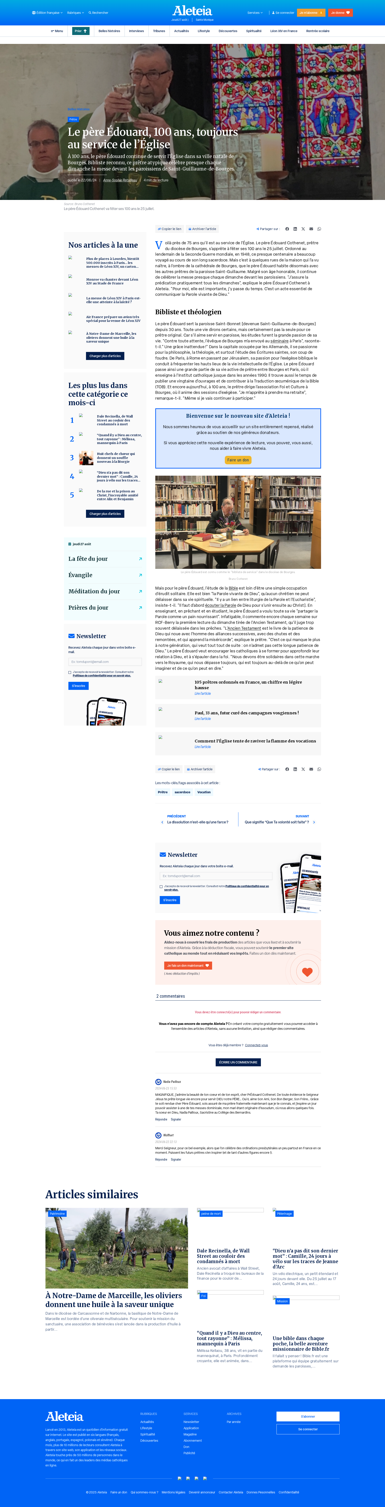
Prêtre (163, 792)
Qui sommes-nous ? (144, 1492)
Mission (282, 1301)
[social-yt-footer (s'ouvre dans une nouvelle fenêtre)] (180, 1478)
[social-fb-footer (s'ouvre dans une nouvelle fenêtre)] (188, 1478)
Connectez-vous (256, 1045)
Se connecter (285, 13)
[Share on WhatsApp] (319, 229)
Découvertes (228, 31)
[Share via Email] (311, 229)
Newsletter (191, 1422)
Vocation (204, 792)
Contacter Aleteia (231, 1492)
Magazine (190, 1434)
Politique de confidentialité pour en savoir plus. (102, 675)
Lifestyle (204, 31)
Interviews (136, 31)
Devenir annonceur (202, 1492)
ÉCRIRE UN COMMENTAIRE (238, 1062)
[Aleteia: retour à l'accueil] (192, 10)
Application (191, 1428)
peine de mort (211, 1214)
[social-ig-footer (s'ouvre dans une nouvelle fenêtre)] (205, 1478)
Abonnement (193, 1441)
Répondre (161, 1119)
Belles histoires (109, 31)
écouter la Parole (220, 605)
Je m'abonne (308, 12)
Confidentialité (289, 1492)
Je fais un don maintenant (185, 965)
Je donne (337, 12)
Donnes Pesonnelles (261, 1492)
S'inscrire (169, 900)
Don (186, 1447)
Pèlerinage (284, 1214)
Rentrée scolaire (318, 31)
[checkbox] (161, 886)
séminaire (279, 340)
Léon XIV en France (283, 31)
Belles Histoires (79, 109)
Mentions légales (173, 1492)
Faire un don (238, 460)
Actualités (181, 31)
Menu (59, 31)
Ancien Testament (244, 628)
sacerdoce (182, 792)
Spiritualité (254, 31)
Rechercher (100, 13)
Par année (234, 1422)
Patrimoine (57, 1214)
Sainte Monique (205, 20)
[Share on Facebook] (287, 229)
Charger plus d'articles (105, 356)
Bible (233, 588)
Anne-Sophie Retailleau (120, 180)
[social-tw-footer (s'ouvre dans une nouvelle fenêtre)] (197, 1478)
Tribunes (159, 31)
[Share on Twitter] (303, 229)
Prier (78, 31)
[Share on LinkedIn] (295, 229)
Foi (203, 1296)
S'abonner (308, 1416)
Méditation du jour (94, 591)
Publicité (189, 1453)
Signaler (176, 1119)
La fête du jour (88, 558)
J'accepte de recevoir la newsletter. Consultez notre (216, 888)
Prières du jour (88, 607)
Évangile (80, 575)
